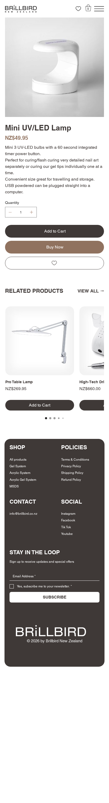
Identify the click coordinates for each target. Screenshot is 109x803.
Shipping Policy (72, 473)
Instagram (68, 514)
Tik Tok (66, 527)
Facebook (68, 520)
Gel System (18, 466)
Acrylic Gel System (23, 480)
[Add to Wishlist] (54, 263)
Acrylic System (20, 473)
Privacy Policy (71, 466)
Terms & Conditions (75, 459)
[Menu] (99, 8)
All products (18, 459)
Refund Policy (71, 480)
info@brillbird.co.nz (23, 514)
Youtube (67, 534)
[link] (88, 8)
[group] (54, 358)
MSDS (14, 486)
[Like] (78, 9)
